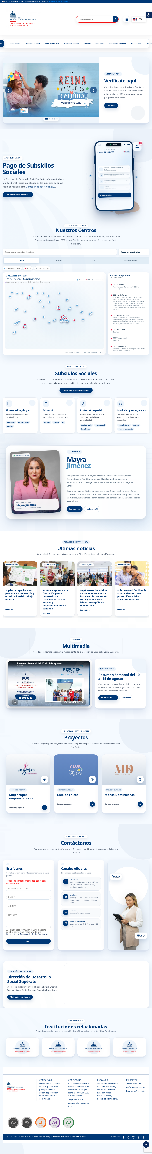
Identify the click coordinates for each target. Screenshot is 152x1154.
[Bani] (49, 322)
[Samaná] (68, 299)
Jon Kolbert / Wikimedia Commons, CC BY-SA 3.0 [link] (89, 352)
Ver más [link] (111, 105)
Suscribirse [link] (126, 698)
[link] (149, 15)
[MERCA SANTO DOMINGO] (61, 321)
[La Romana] (83, 320)
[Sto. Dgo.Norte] (64, 317)
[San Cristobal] (55, 320)
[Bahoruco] (19, 321)
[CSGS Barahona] (26, 327)
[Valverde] (22, 293)
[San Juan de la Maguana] (15, 324)
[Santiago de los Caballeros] (30, 297)
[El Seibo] (82, 312)
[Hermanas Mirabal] (43, 293)
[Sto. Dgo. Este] (65, 321)
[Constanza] (92, 313)
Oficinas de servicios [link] (117, 43)
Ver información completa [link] (18, 194)
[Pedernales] (15, 332)
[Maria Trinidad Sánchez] (59, 293)
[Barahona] (25, 326)
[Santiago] (28, 298)
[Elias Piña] (17, 309)
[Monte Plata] (58, 308)
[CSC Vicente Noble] (24, 327)
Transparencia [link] (136, 43)
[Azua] (34, 319)
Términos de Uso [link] (133, 1083)
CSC (94, 260)
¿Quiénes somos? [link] (14, 43)
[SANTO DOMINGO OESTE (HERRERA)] (63, 321)
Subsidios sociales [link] (71, 43)
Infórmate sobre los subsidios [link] (76, 390)
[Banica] (15, 310)
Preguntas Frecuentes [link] (136, 1091)
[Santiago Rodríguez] (17, 293)
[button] (126, 19)
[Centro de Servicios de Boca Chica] (68, 320)
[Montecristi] (12, 293)
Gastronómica (130, 260)
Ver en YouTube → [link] (108, 698)
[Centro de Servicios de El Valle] (70, 308)
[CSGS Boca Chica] (67, 322)
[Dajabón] (10, 297)
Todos (21, 260)
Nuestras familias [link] (33, 43)
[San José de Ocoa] (44, 317)
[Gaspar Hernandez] (17, 324)
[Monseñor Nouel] (43, 307)
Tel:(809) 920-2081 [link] (76, 1099)
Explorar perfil (92, 509)
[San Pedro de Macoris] (90, 314)
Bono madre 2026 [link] (52, 43)
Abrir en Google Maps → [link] (20, 997)
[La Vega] (40, 301)
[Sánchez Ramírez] (49, 302)
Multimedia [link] (99, 43)
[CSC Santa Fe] (74, 320)
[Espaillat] (37, 293)
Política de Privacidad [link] (135, 1087)
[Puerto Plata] (32, 288)
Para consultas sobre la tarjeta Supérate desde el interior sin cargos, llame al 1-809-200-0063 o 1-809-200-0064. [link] (78, 1089)
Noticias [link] (87, 43)
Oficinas (58, 260)
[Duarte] (48, 296)
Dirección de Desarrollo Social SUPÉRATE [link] (69, 1137)
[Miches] (77, 305)
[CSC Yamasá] (59, 309)
